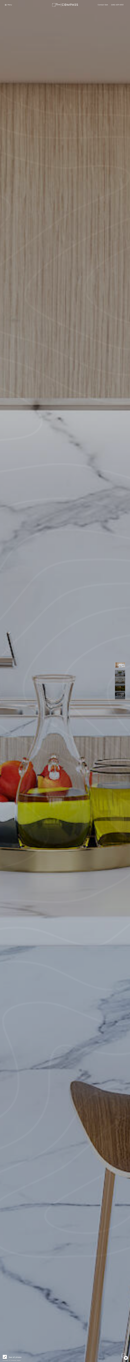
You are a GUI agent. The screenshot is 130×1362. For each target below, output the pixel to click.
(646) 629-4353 (117, 5)
